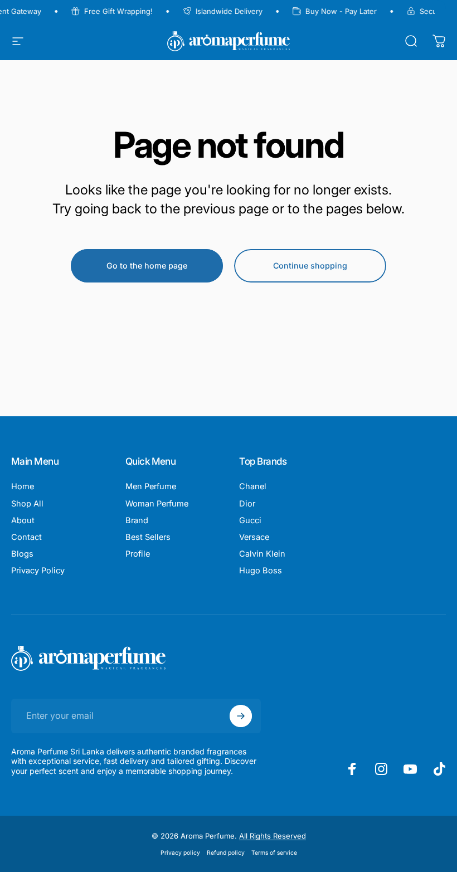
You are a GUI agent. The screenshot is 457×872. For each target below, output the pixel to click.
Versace (254, 537)
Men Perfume (150, 486)
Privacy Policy (38, 571)
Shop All (27, 504)
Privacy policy (180, 852)
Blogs (22, 554)
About (23, 520)
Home (22, 486)
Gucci (250, 520)
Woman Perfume (156, 504)
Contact (26, 537)
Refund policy (226, 852)
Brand (136, 520)
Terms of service (274, 852)
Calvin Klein (262, 554)
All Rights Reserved (272, 835)
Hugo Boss (260, 571)
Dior (247, 504)
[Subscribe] (241, 716)
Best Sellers (148, 537)
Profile (137, 554)
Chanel (252, 486)
